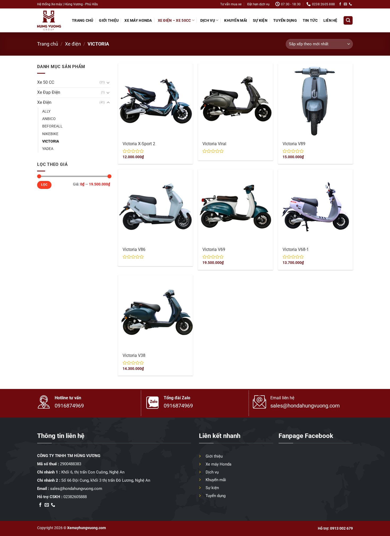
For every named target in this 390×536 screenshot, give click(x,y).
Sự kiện (260, 20)
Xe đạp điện (48, 92)
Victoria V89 (294, 143)
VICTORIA (50, 141)
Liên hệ (330, 20)
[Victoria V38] (155, 312)
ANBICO (49, 119)
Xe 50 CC (45, 82)
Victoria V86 (134, 249)
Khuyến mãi (235, 20)
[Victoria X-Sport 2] (155, 101)
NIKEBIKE (50, 134)
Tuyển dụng (285, 20)
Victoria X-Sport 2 (139, 143)
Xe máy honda (138, 20)
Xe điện (73, 44)
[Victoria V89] (315, 101)
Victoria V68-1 (296, 249)
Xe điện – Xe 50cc (174, 20)
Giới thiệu (109, 20)
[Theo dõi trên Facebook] (340, 4)
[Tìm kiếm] (348, 20)
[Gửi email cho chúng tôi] (345, 4)
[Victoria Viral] (235, 101)
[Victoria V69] (235, 206)
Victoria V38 (134, 355)
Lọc (44, 185)
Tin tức (310, 20)
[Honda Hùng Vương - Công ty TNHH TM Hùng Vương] (49, 20)
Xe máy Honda (218, 464)
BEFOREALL (52, 126)
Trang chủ (82, 20)
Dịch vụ (207, 20)
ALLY (46, 111)
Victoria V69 (213, 249)
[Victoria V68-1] (315, 206)
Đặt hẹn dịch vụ (258, 4)
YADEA (47, 149)
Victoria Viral (214, 143)
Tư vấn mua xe (230, 4)
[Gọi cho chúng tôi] (350, 4)
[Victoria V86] (155, 206)
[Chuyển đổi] (108, 82)
